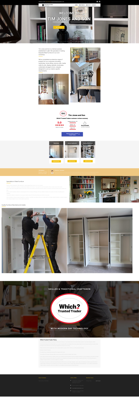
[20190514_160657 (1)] (61, 89)
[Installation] (34, 243)
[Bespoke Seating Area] (77, 54)
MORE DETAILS (56, 161)
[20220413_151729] (100, 243)
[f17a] (46, 89)
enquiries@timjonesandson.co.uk (77, 391)
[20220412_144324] (93, 54)
